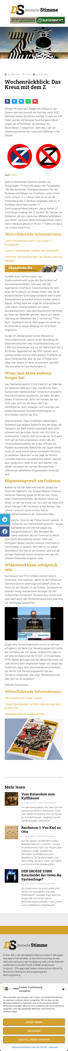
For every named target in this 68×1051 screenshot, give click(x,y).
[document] (34, 525)
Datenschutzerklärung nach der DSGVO (29, 1047)
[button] (63, 989)
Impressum (53, 1047)
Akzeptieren (34, 1022)
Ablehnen (34, 1030)
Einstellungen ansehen (34, 1039)
